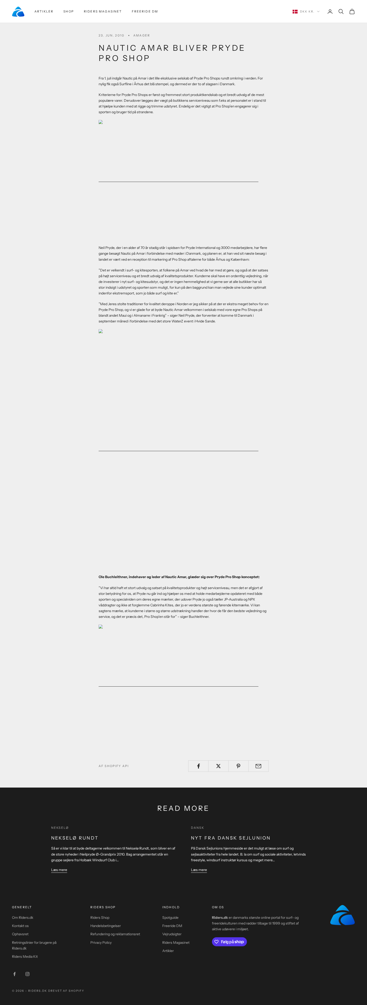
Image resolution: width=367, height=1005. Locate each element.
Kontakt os (20, 926)
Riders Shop (99, 917)
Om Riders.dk (22, 917)
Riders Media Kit (25, 956)
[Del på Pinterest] (238, 766)
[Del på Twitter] (218, 766)
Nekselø (60, 828)
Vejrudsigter (172, 934)
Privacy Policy (101, 942)
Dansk (197, 828)
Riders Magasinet (103, 11)
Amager (141, 35)
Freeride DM (145, 11)
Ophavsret (20, 934)
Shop (68, 11)
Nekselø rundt (75, 838)
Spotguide (170, 917)
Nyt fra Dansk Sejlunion (231, 838)
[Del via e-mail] (258, 766)
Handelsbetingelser (105, 926)
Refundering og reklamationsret (115, 934)
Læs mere (59, 870)
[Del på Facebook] (198, 766)
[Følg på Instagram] (27, 974)
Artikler (43, 11)
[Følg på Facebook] (14, 974)
